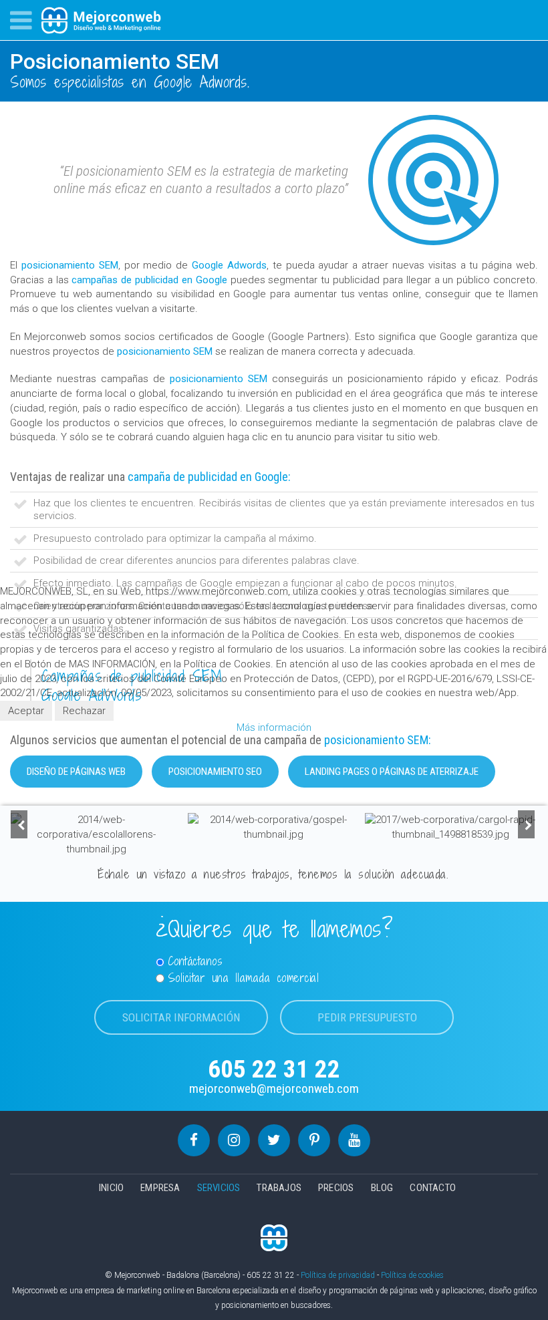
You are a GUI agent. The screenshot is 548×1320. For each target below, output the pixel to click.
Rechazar (84, 711)
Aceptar (26, 711)
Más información (274, 727)
